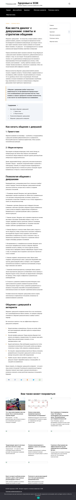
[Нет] (74, 496)
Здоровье (27, 10)
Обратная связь (10, 14)
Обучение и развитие (40, 10)
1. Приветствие (17, 111)
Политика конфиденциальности (14, 491)
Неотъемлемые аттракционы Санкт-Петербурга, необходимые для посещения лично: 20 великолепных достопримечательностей (59, 416)
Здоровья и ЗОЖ (28, 3)
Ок (38, 497)
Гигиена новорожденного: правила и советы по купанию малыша (36, 446)
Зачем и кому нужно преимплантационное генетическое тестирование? (37, 414)
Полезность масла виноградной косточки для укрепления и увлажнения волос (37, 478)
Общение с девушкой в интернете (19, 118)
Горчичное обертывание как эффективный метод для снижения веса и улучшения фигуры (59, 447)
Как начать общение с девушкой (19, 109)
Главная (8, 10)
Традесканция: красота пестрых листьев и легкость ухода (15, 445)
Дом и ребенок (17, 10)
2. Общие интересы (18, 113)
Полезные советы (53, 10)
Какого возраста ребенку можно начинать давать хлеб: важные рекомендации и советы (15, 478)
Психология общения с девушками (20, 116)
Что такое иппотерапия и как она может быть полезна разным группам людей (15, 414)
